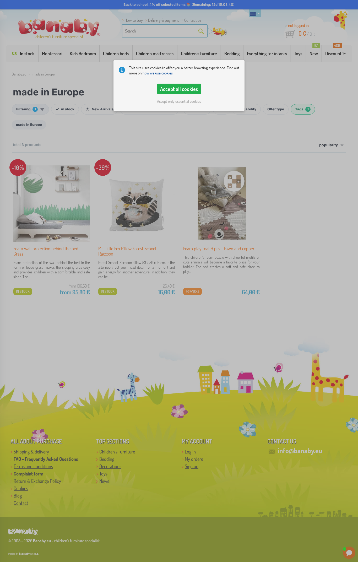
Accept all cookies (179, 88)
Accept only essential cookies (179, 101)
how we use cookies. (158, 73)
